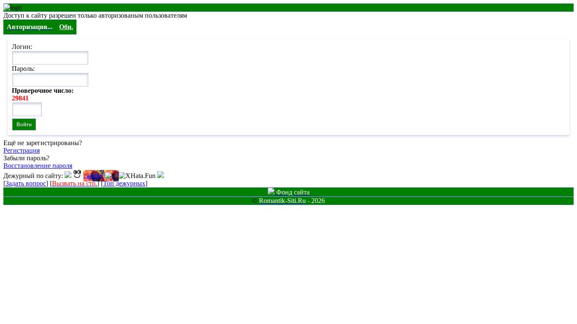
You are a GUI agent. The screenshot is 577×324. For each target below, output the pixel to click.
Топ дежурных (124, 183)
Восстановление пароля (37, 165)
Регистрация (21, 150)
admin (95, 175)
